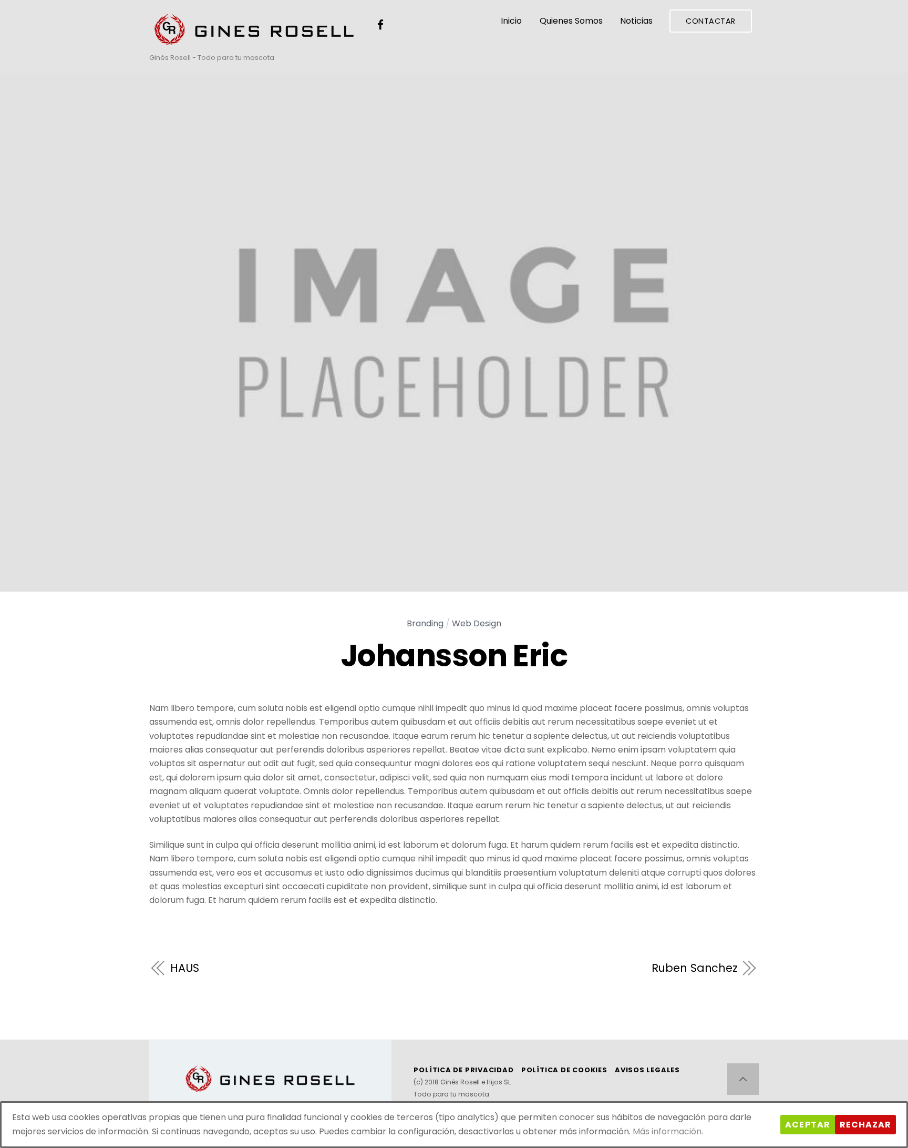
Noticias (636, 21)
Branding (425, 623)
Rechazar (865, 1125)
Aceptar (807, 1125)
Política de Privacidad (463, 1070)
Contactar (711, 21)
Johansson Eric (454, 656)
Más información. (668, 1131)
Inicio (511, 21)
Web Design (476, 623)
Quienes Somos (571, 21)
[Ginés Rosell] (254, 42)
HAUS (184, 968)
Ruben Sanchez (695, 968)
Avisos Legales (647, 1070)
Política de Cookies (564, 1070)
